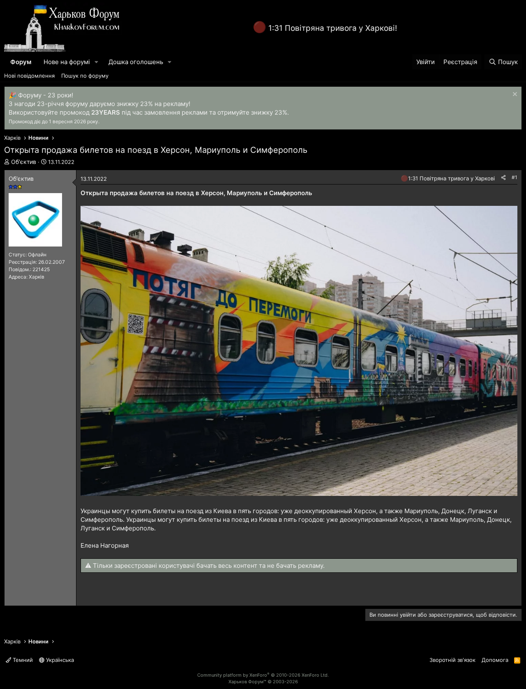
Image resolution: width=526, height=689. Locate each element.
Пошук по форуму (84, 75)
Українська (59, 660)
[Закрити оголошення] (513, 95)
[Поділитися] (503, 177)
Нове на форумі (67, 62)
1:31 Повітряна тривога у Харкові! (332, 28)
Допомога (495, 660)
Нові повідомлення (29, 75)
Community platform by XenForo (263, 675)
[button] (96, 61)
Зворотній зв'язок (452, 660)
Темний (22, 660)
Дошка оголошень (135, 62)
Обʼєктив (23, 161)
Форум (20, 62)
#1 (514, 177)
